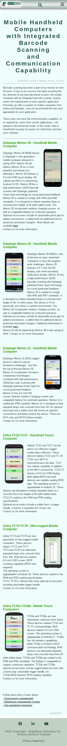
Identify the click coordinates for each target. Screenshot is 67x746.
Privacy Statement (33, 741)
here (15, 225)
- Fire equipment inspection (17, 705)
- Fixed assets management (18, 698)
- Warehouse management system (21, 701)
